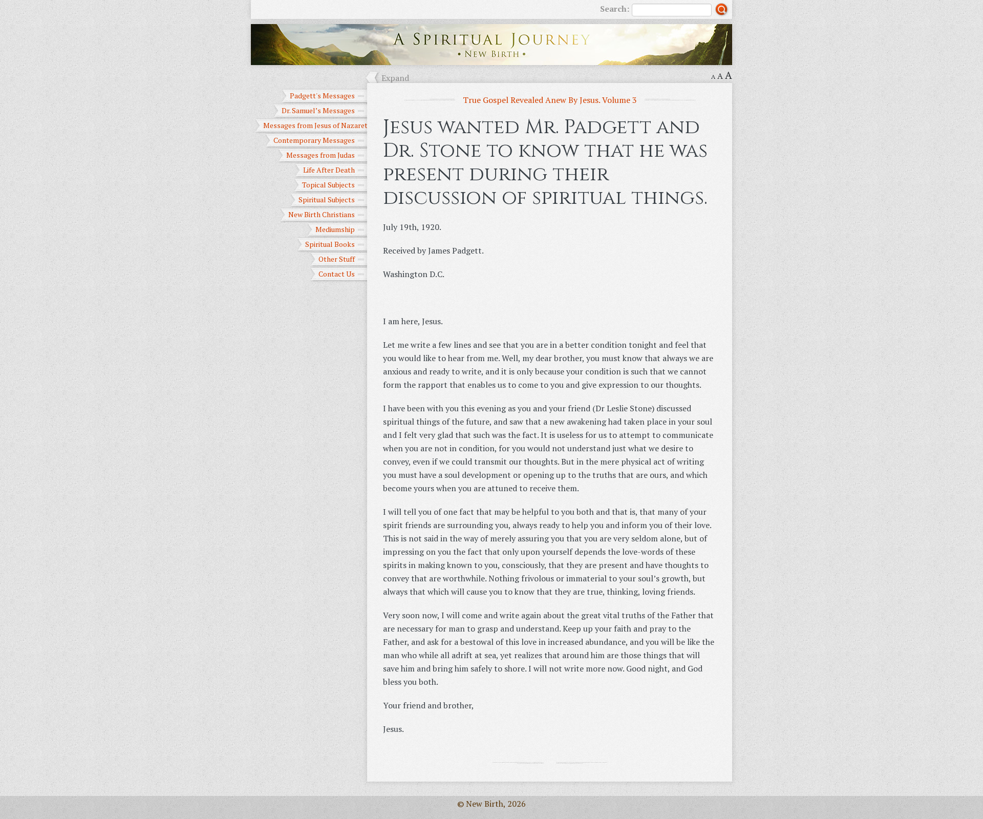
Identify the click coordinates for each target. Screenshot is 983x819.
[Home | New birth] (491, 43)
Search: (614, 8)
